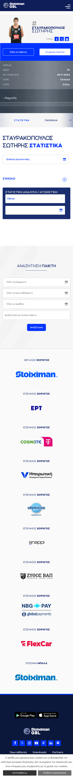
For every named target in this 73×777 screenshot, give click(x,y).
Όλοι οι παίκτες (18, 52)
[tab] (36, 179)
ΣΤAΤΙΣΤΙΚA (21, 120)
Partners (57, 752)
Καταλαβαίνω (20, 773)
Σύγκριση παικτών (55, 52)
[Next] (66, 120)
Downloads (39, 752)
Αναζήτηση (36, 327)
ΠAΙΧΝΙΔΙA (51, 120)
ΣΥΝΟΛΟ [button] (9, 178)
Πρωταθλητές (18, 752)
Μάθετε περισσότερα (54, 773)
